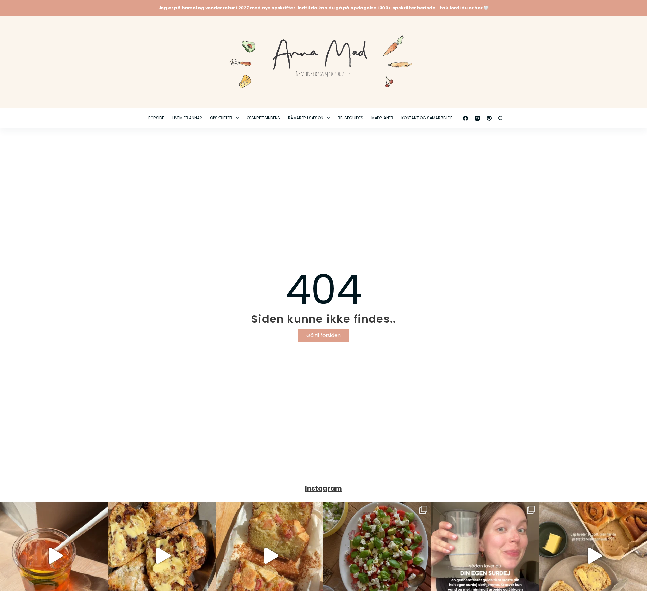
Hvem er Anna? (187, 118)
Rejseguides (350, 118)
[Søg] (500, 118)
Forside (156, 118)
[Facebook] (465, 118)
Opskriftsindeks (263, 118)
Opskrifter (221, 118)
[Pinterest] (489, 118)
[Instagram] (477, 118)
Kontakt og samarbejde (426, 118)
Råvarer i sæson (306, 118)
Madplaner (382, 118)
